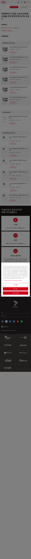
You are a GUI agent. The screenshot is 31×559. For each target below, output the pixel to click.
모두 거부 (15, 288)
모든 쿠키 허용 (15, 293)
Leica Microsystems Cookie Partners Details (12, 280)
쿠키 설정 (15, 284)
